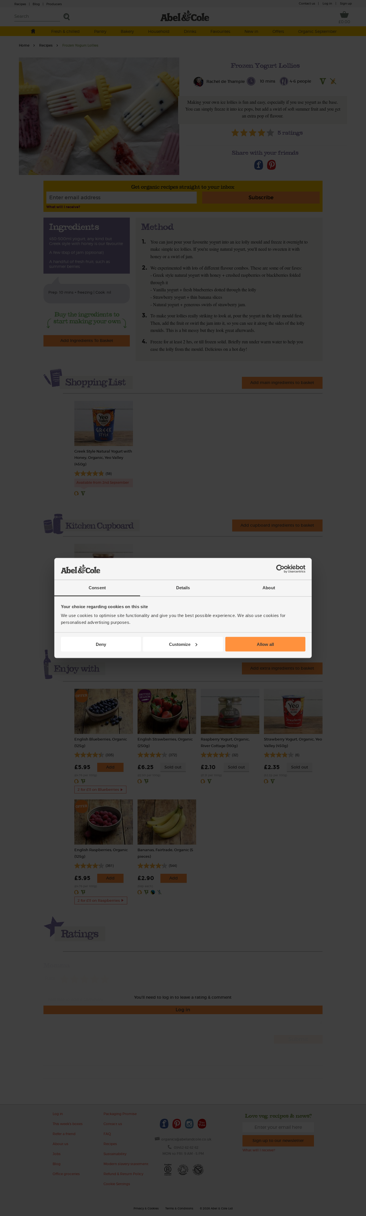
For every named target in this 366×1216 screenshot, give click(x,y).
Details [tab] (183, 587)
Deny (101, 644)
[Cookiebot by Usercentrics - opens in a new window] (280, 569)
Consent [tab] (97, 587)
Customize (179, 644)
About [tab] (268, 587)
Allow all (265, 644)
